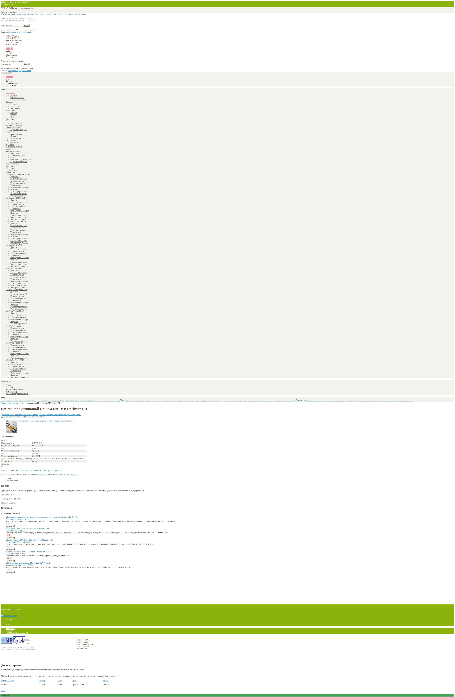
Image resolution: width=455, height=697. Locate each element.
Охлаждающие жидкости (20, 160)
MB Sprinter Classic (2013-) (16, 221)
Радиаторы (10, 145)
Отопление (10, 119)
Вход (25, 2)
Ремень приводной (254, 401)
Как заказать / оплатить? (15, 389)
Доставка (9, 387)
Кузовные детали (13, 110)
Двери (151, 401)
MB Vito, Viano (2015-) (15, 311)
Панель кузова (209, 401)
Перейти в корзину (8, 12)
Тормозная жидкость (18, 162)
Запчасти (9, 49)
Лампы (13, 136)
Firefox (106, 681)
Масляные (14, 104)
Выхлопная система (14, 147)
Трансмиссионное (17, 155)
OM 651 (47, 401)
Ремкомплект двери (267, 401)
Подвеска (9, 121)
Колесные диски (12, 164)
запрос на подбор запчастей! (19, 32)
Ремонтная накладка (281, 401)
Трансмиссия (11, 140)
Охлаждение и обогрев (19, 187)
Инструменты (11, 170)
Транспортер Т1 (388, 401)
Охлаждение (199, 401)
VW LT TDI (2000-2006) (15, 343)
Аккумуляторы (16, 134)
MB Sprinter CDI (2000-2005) (17, 174)
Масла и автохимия (13, 151)
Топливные (15, 106)
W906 (86, 401)
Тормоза (341, 401)
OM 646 (40, 401)
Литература (10, 172)
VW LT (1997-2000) (13, 326)
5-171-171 (13, 38)
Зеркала (13, 113)
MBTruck (6, 609)
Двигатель (10, 93)
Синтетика (14, 153)
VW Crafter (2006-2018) (15, 360)
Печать (78, 415)
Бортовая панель (108, 401)
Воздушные (15, 108)
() (11, 629)
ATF (12, 157)
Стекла (8, 149)
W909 (91, 401)
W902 (72, 401)
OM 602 (15, 401)
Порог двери (235, 401)
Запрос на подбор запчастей (17, 394)
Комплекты (10, 166)
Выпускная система (133, 401)
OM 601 (9, 401)
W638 (57, 401)
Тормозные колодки (18, 130)
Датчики (13, 96)
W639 (62, 401)
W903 (77, 401)
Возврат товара (12, 392)
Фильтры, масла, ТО (18, 179)
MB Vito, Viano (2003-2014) (17, 290)
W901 (67, 401)
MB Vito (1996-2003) (14, 268)
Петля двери (219, 401)
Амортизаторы (16, 123)
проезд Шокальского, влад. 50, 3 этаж (14, 41)
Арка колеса (98, 401)
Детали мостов (16, 142)
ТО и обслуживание (18, 249)
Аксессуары (10, 168)
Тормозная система (13, 128)
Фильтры (9, 102)
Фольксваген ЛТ (400, 401)
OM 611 (21, 401)
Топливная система (18, 100)
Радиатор (243, 401)
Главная (4, 403)
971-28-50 (13, 36)
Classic (3, 401)
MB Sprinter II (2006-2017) (16, 198)
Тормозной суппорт (351, 401)
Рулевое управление (14, 125)
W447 (52, 401)
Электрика (10, 132)
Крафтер (165, 401)
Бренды (9, 53)
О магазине (10, 385)
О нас (8, 51)
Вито (123, 400)
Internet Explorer (7, 681)
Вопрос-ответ (11, 57)
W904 (82, 401)
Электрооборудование (19, 196)
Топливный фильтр (331, 401)
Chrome (42, 681)
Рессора (291, 401)
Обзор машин (11, 55)
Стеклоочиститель (13, 138)
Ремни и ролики (17, 98)
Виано (117, 401)
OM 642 (34, 401)
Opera (74, 681)
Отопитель (190, 401)
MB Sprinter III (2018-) (14, 245)
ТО (309, 401)
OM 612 (28, 401)
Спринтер (301, 400)
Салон (13, 117)
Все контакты (11, 44)
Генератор (144, 401)
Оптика (13, 115)
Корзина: (7, 4)
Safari (59, 681)
